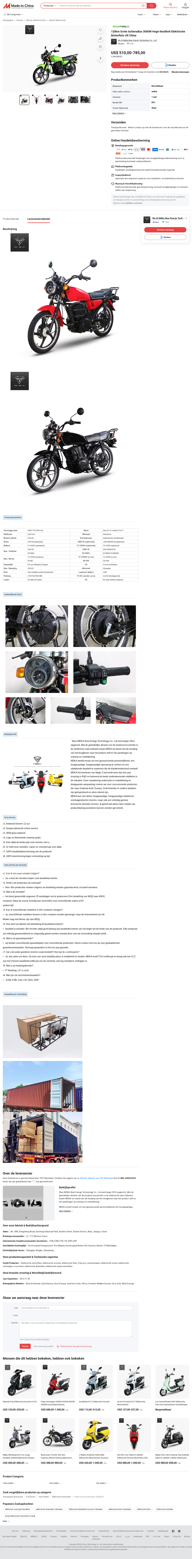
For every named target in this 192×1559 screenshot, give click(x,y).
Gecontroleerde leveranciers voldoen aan (128, 1531)
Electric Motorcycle (57, 20)
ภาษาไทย (156, 1536)
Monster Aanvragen (180, 72)
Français (53, 1536)
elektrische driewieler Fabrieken (49, 1509)
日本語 (44, 1536)
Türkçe (166, 1536)
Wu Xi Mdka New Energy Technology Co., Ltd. (137, 40)
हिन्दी (147, 1536)
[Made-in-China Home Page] (18, 6)
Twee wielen (8, 1483)
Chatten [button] (172, 65)
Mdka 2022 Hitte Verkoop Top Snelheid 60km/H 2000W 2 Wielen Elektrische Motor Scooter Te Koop (172, 1457)
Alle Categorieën (14, 14)
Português (85, 1536)
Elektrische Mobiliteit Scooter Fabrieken (86, 1509)
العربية (127, 1536)
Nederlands (138, 1536)
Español (64, 1536)
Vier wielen (100, 1483)
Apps (168, 14)
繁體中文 (34, 1536)
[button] (143, 5)
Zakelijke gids (163, 1531)
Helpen (156, 14)
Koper (140, 14)
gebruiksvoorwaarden (119, 1549)
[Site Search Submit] (151, 6)
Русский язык (107, 1536)
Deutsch (74, 1536)
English (14, 1536)
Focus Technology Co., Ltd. (92, 1544)
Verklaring (26, 1531)
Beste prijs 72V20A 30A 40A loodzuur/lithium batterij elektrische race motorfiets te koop (56, 1457)
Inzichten (150, 1531)
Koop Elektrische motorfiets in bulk (20, 1516)
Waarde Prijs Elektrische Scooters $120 (20, 1401)
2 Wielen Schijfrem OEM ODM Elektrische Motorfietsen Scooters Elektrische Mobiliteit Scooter (93, 1457)
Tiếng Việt (176, 1536)
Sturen (25, 1346)
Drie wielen (54, 1483)
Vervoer (19, 20)
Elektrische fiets (144, 1509)
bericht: (15, 1322)
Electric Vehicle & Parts (36, 20)
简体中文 (23, 1536)
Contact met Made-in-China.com (82, 1531)
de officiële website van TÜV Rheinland (95, 1178)
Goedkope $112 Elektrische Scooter (94, 1401)
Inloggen (185, 7)
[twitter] (179, 1531)
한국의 (118, 1536)
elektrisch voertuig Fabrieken (17, 1509)
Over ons (15, 1531)
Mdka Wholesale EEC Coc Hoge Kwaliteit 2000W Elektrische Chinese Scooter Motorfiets (18, 1457)
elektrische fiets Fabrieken (120, 1509)
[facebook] (173, 1531)
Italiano (95, 1536)
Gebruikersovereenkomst (43, 1531)
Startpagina (8, 20)
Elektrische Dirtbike (165, 1509)
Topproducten (104, 1531)
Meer (5, 1521)
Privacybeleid (61, 1531)
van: (16, 1307)
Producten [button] (49, 5)
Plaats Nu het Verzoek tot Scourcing (74, 1346)
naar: (16, 1315)
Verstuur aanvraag (129, 65)
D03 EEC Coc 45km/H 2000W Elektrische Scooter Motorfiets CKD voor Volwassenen (132, 1457)
